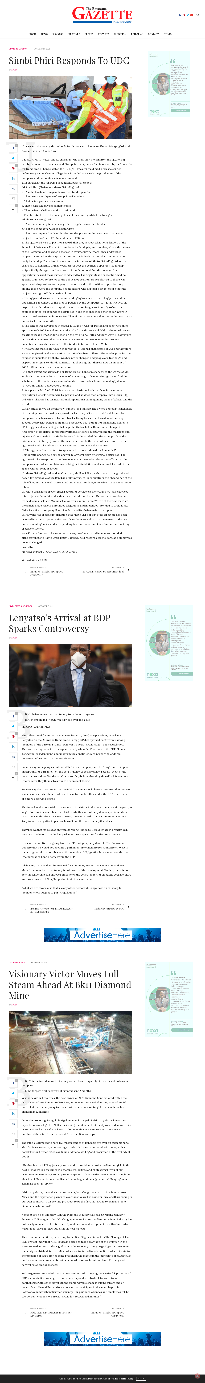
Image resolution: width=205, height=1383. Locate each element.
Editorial (137, 34)
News (44, 34)
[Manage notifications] (197, 1376)
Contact (153, 34)
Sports (89, 34)
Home (32, 34)
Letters (13, 49)
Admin (14, 70)
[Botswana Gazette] (103, 15)
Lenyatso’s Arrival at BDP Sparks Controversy (59, 622)
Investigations (17, 606)
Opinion (168, 34)
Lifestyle (74, 34)
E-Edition (120, 34)
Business (57, 34)
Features (103, 34)
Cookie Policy (126, 1378)
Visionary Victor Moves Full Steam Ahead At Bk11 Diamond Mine (70, 984)
